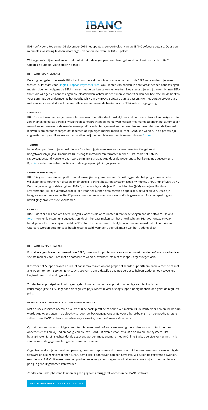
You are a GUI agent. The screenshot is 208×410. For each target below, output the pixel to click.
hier (35, 163)
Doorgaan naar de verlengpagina (56, 383)
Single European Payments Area (79, 85)
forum (147, 135)
